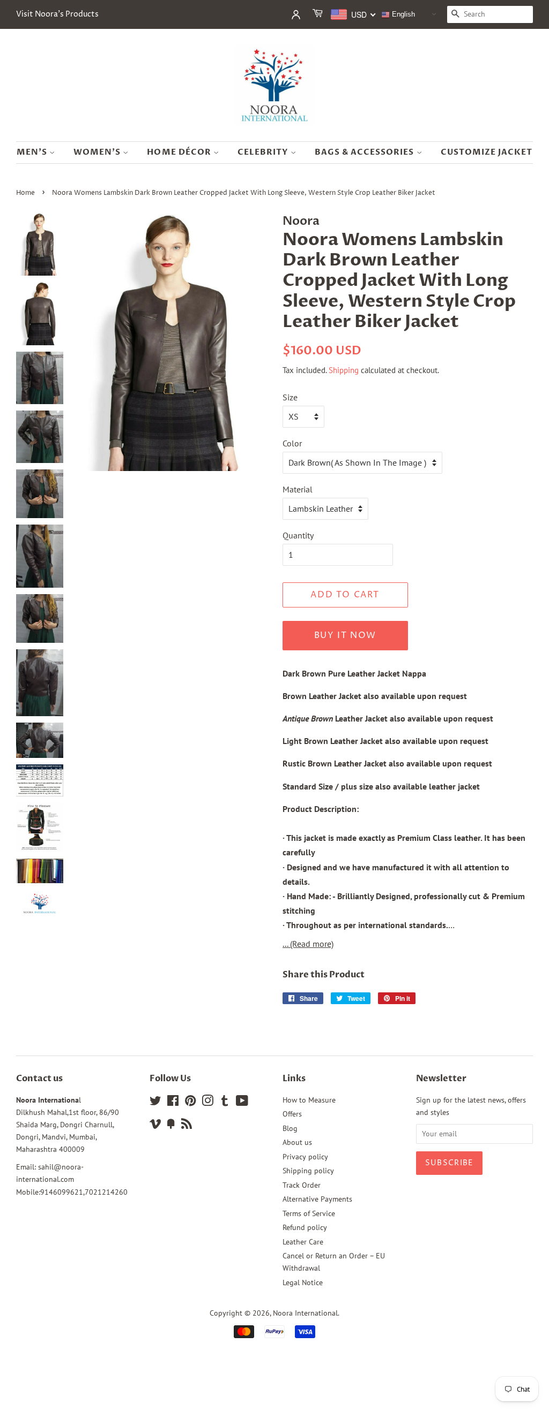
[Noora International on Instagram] (207, 1102)
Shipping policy (308, 1170)
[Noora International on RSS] (186, 1125)
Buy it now (345, 635)
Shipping (344, 370)
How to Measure (309, 1100)
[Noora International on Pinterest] (190, 1102)
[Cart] (318, 14)
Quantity (298, 535)
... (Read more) (308, 943)
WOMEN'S (98, 152)
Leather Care (303, 1242)
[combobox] (353, 14)
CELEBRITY (264, 152)
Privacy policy (305, 1157)
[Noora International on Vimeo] (155, 1125)
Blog (290, 1128)
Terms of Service (309, 1213)
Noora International (305, 1313)
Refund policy (305, 1227)
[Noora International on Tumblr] (225, 1102)
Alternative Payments (317, 1199)
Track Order (302, 1185)
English (402, 14)
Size (290, 397)
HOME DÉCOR (180, 152)
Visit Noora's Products (57, 14)
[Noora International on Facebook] (173, 1102)
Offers (292, 1114)
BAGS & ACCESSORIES (366, 152)
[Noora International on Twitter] (155, 1102)
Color (292, 443)
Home (25, 193)
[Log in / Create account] (296, 14)
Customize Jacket (487, 152)
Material (298, 489)
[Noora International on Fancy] (171, 1125)
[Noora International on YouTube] (242, 1102)
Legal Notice (303, 1282)
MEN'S (33, 152)
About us (297, 1142)
